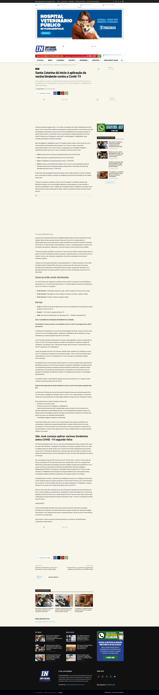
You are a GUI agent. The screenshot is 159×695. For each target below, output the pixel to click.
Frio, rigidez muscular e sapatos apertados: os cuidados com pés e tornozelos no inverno (83, 637)
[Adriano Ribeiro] (42, 580)
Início (36, 64)
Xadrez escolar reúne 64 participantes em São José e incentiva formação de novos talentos (54, 647)
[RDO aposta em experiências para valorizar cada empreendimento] (71, 648)
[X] (118, 1)
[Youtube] (123, 1)
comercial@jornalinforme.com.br (75, 684)
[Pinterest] (62, 93)
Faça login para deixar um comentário (45, 621)
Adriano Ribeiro (40, 88)
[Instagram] (116, 1)
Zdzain (60, 692)
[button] (122, 60)
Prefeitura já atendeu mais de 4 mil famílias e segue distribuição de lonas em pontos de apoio (63, 610)
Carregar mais (109, 182)
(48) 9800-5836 (111, 684)
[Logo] (48, 49)
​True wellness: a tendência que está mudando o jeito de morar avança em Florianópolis (83, 610)
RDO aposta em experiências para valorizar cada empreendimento (85, 647)
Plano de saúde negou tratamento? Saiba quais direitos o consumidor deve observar (84, 657)
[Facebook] (114, 1)
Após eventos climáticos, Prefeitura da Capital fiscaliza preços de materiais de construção (44, 610)
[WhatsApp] (120, 1)
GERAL (40, 64)
